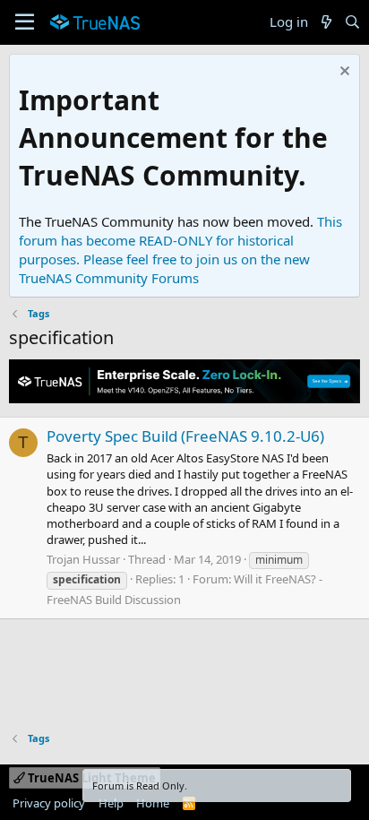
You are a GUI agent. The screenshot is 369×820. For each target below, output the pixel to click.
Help (111, 803)
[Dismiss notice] (342, 73)
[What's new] (326, 22)
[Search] (352, 22)
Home (152, 803)
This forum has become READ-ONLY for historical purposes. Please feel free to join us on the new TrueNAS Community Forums (180, 249)
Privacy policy (49, 803)
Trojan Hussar (83, 559)
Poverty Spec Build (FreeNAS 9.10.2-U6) (185, 436)
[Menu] (25, 22)
